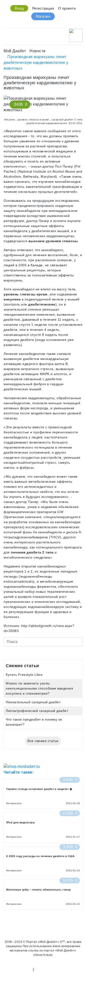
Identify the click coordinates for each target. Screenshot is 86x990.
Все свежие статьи (43, 741)
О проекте (67, 8)
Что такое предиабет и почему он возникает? (34, 721)
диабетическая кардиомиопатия (47, 123)
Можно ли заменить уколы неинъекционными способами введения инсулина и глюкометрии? (39, 688)
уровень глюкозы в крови (33, 119)
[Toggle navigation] (7, 34)
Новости (38, 51)
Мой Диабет (15, 51)
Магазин (43, 16)
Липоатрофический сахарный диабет (37, 711)
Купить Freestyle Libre (24, 675)
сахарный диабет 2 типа (66, 119)
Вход (19, 8)
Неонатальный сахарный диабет (33, 702)
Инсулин (9, 119)
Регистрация (43, 8)
